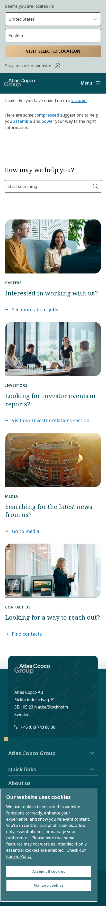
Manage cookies (49, 885)
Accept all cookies (48, 871)
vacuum (79, 100)
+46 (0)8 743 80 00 (38, 727)
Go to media (25, 531)
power (47, 121)
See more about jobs (35, 309)
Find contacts (27, 634)
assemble (22, 121)
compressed (46, 115)
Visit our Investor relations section (50, 420)
